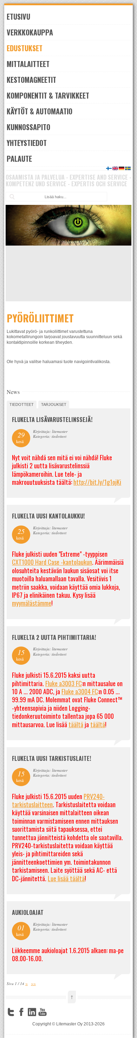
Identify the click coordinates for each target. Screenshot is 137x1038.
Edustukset (25, 48)
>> (33, 983)
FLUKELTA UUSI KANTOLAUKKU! (48, 516)
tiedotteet (21, 404)
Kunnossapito (28, 127)
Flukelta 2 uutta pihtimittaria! (54, 637)
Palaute (19, 158)
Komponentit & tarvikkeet (48, 95)
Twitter (11, 1012)
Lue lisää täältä (66, 878)
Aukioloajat (28, 912)
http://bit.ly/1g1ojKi (97, 482)
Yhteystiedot (27, 143)
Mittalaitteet (28, 64)
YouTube (42, 1012)
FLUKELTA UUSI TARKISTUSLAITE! (51, 758)
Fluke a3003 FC (63, 683)
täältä (75, 724)
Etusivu (18, 16)
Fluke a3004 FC (79, 691)
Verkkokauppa (30, 32)
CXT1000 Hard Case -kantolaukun (52, 562)
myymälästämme (31, 603)
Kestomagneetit (31, 79)
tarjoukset (53, 404)
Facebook (21, 1012)
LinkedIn (32, 1012)
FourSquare (53, 1012)
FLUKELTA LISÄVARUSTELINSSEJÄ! (52, 419)
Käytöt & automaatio (39, 111)
